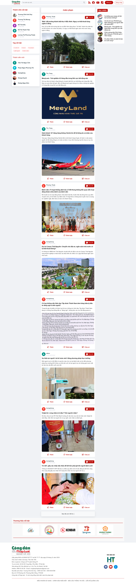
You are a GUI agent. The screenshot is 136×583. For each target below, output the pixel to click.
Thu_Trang (49, 73)
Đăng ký (109, 2)
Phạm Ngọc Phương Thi (26, 68)
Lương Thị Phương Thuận (26, 35)
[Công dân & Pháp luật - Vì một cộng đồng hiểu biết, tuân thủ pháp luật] (16, 2)
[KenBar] (68, 530)
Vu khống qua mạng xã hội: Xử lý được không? (113, 17)
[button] (86, 67)
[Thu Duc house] (30, 530)
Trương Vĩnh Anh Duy (25, 14)
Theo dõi (90, 17)
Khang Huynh (22, 78)
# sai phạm (31, 47)
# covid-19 (16, 47)
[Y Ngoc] (49, 530)
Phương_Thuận (50, 16)
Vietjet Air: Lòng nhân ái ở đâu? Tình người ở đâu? (60, 413)
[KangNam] (86, 530)
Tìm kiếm (84, 2)
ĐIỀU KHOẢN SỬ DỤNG (44, 580)
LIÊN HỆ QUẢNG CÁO (92, 580)
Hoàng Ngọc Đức (23, 83)
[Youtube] (98, 2)
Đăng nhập (119, 2)
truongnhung (50, 241)
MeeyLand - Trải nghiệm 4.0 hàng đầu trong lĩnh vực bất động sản (65, 78)
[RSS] (89, 2)
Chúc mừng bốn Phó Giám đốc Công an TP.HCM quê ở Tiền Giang (113, 34)
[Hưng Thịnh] (105, 530)
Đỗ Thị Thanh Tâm (24, 30)
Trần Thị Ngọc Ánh (24, 63)
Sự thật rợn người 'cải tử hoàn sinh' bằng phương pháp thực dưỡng (66, 358)
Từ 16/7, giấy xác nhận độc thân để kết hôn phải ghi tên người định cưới (67, 466)
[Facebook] (93, 2)
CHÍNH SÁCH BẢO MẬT (60, 580)
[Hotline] (102, 2)
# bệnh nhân (25, 51)
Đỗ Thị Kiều (22, 24)
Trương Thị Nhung (24, 19)
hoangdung (21, 73)
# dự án (24, 47)
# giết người (17, 51)
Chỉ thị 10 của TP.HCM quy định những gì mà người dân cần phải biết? (113, 22)
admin (48, 353)
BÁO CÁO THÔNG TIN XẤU (76, 580)
